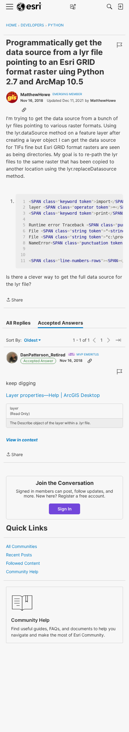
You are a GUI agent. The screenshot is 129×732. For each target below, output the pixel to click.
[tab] (18, 323)
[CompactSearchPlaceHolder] (109, 6)
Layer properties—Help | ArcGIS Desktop (53, 395)
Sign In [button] (65, 508)
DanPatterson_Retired (42, 354)
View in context (22, 439)
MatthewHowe (35, 94)
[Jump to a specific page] (118, 340)
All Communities (21, 546)
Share (14, 300)
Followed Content (23, 563)
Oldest (31, 340)
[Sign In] (120, 6)
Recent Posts (19, 554)
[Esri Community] (29, 7)
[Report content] (119, 45)
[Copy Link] (24, 109)
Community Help (22, 571)
